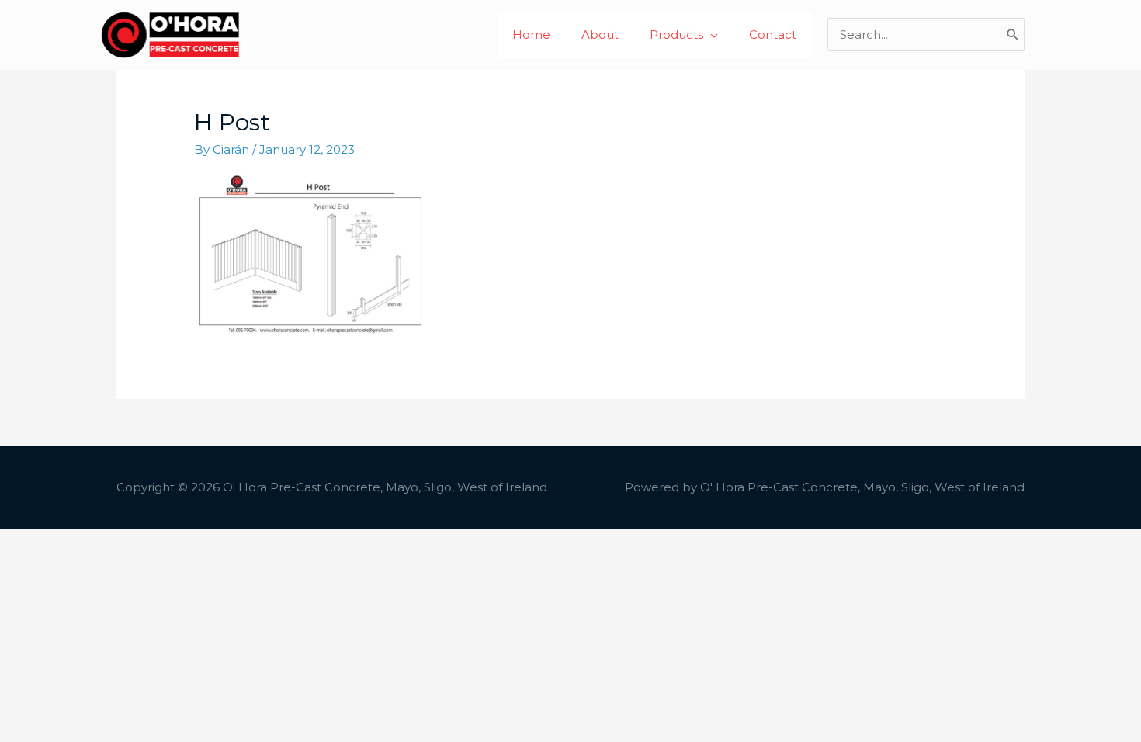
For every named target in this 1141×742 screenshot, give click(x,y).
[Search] (1013, 35)
